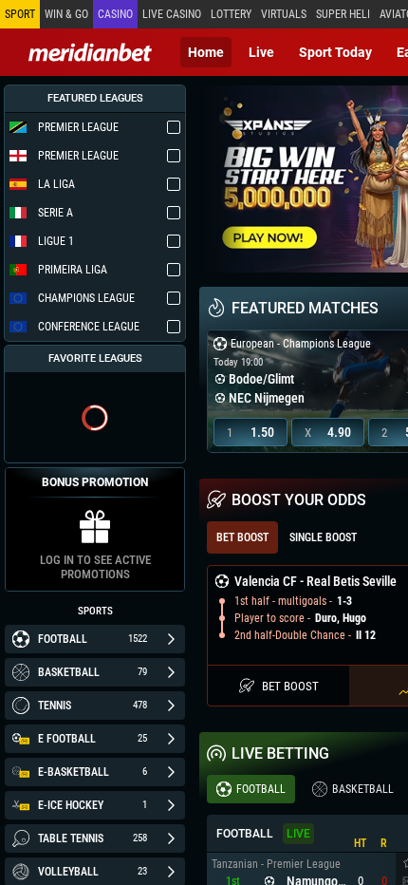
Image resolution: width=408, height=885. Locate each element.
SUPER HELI (343, 14)
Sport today (335, 52)
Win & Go (66, 14)
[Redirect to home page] (90, 52)
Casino (115, 14)
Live (261, 52)
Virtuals (283, 14)
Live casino (171, 14)
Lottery (231, 14)
